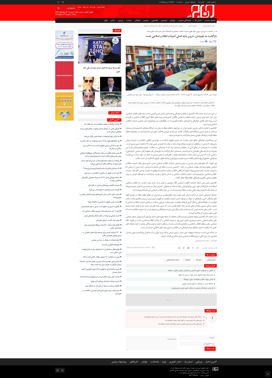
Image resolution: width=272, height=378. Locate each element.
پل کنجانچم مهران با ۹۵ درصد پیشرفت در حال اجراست (100, 141)
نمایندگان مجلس (184, 20)
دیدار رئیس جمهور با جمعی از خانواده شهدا (103, 202)
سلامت (129, 20)
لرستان (146, 25)
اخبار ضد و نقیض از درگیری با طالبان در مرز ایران (102, 173)
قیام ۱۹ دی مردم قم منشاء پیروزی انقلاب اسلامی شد (101, 211)
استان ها (201, 2)
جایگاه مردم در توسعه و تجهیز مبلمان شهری (198, 283)
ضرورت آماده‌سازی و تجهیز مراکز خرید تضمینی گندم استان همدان (101, 271)
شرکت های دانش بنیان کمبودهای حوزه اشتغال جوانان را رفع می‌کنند (100, 196)
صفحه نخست (209, 20)
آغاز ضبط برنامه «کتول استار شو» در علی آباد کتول (196, 275)
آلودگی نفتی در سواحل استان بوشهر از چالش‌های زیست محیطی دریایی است (100, 130)
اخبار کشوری (175, 362)
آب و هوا (85, 7)
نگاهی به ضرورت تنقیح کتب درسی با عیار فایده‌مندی (100, 206)
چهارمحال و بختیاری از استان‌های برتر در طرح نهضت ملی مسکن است (101, 251)
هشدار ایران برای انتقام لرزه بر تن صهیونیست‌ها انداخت (100, 276)
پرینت (202, 41)
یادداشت (155, 362)
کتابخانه (187, 260)
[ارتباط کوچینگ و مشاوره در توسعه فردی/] (89, 99)
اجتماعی (164, 20)
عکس (112, 20)
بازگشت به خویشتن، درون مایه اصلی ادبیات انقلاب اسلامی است (181, 36)
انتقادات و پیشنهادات (166, 2)
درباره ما (179, 2)
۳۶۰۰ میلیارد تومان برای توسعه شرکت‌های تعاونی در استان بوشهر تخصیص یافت (101, 234)
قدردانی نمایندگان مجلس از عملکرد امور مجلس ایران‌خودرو (193, 288)
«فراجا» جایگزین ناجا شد (111, 244)
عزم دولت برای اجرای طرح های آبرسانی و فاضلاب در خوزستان (101, 292)
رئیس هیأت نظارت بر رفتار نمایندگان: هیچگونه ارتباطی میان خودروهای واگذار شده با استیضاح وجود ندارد (100, 155)
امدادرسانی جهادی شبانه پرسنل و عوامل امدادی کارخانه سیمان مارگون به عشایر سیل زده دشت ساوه (100, 263)
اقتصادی (155, 20)
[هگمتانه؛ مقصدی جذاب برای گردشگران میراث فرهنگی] (110, 99)
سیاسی (146, 20)
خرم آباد (198, 260)
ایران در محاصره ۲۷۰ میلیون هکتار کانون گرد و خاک (101, 257)
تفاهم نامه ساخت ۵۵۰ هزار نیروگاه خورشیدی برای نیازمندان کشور (102, 226)
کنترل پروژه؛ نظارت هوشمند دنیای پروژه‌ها (199, 279)
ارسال (211, 41)
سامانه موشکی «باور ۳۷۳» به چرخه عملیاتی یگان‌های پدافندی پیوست (101, 179)
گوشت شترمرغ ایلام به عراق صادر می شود (104, 189)
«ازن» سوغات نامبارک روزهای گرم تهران (105, 281)
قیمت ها (92, 7)
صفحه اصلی (192, 25)
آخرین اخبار (211, 2)
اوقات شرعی (101, 7)
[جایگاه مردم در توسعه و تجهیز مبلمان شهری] (110, 84)
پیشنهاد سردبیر (190, 2)
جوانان (172, 20)
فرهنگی (137, 20)
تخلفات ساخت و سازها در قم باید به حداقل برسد (102, 286)
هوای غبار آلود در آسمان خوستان (108, 220)
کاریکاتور (133, 362)
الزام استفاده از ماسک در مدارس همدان (106, 240)
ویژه (164, 362)
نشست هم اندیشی (172, 260)
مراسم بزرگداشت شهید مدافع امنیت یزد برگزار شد (102, 124)
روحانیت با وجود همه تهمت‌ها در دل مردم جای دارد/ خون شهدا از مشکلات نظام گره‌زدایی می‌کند (101, 162)
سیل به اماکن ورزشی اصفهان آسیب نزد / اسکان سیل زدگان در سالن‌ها (102, 147)
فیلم (106, 20)
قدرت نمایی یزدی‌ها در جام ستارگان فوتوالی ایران (102, 215)
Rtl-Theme (193, 375)
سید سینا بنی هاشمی (134, 94)
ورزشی (120, 20)
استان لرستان (211, 260)
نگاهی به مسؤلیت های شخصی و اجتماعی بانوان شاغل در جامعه (191, 270)
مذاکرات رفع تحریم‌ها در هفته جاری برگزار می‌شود (102, 136)
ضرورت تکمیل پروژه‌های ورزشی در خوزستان (104, 185)
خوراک (79, 7)
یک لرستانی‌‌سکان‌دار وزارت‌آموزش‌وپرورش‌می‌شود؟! (101, 168)
